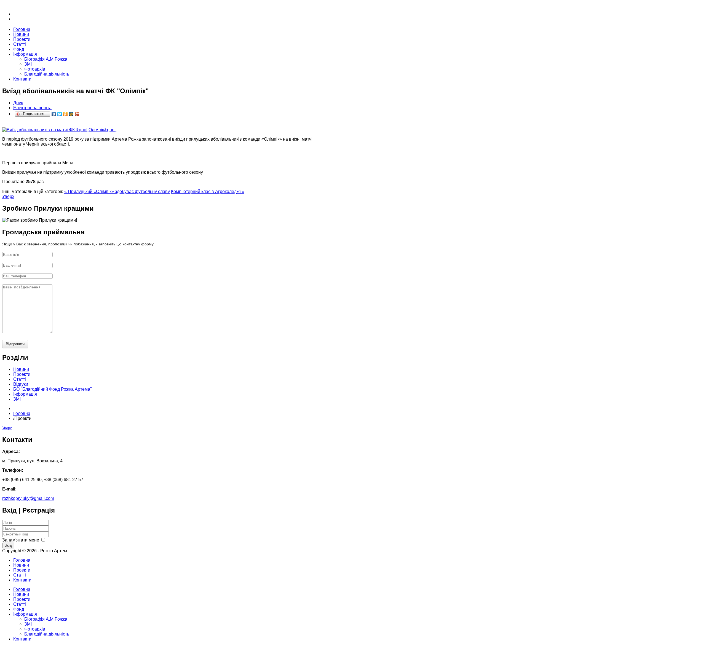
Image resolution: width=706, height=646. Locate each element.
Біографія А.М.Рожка (45, 59)
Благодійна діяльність (46, 74)
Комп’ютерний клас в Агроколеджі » (207, 191)
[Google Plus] (77, 114)
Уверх (8, 196)
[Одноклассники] (65, 114)
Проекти (21, 570)
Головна (21, 413)
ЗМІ (28, 64)
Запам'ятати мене (20, 540)
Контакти (22, 580)
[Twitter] (60, 114)
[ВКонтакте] (54, 114)
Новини (21, 565)
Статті (19, 575)
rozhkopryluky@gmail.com (28, 498)
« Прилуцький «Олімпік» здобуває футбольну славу (117, 191)
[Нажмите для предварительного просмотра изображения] (59, 129)
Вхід (8, 545)
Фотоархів (34, 69)
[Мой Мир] (71, 114)
